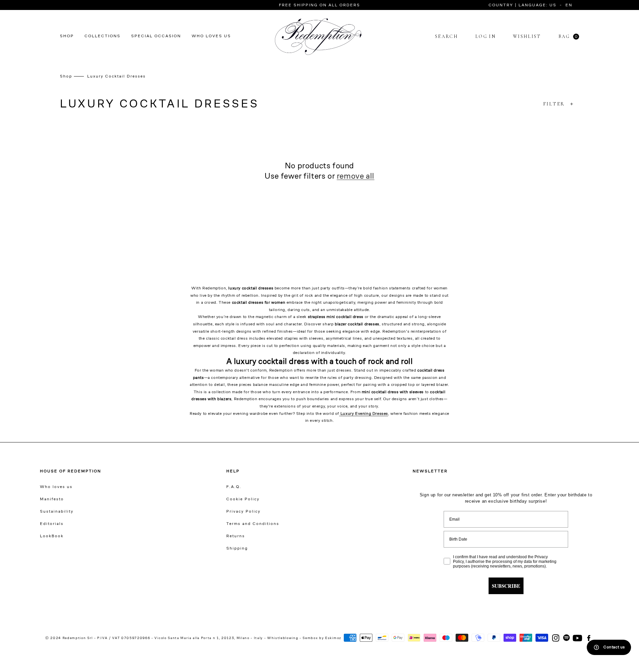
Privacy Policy (243, 512)
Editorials (52, 524)
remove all (355, 177)
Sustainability (57, 512)
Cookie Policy (243, 499)
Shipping (237, 549)
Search (446, 36)
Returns (235, 536)
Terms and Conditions (252, 524)
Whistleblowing (283, 638)
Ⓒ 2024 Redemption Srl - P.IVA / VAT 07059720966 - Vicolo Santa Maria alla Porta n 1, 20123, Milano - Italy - (155, 638)
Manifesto (52, 499)
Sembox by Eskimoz (322, 638)
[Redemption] (318, 36)
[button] (496, 5)
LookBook (52, 536)
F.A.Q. (233, 487)
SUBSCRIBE (506, 585)
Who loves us (56, 487)
